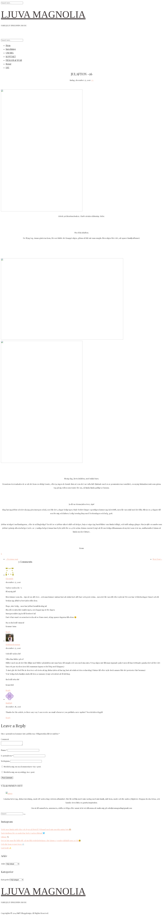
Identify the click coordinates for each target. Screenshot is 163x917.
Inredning (11, 49)
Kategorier (5, 879)
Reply (8, 632)
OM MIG (10, 52)
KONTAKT (11, 56)
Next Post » (157, 559)
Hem (8, 45)
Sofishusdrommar (13, 644)
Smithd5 (9, 703)
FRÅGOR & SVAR (14, 60)
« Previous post (12, 559)
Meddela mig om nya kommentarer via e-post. (22, 766)
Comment (5, 739)
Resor (8, 63)
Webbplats (5, 761)
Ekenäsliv (9, 578)
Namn (4, 750)
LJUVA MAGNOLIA (43, 14)
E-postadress (7, 755)
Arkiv (3, 864)
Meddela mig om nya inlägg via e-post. (19, 772)
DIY (7, 67)
